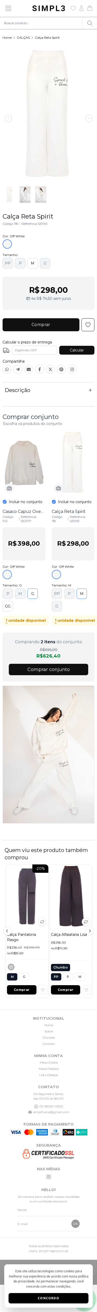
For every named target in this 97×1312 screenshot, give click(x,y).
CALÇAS (23, 37)
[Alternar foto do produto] (42, 922)
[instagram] (49, 1177)
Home (7, 37)
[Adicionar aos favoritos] (42, 990)
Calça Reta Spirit (47, 37)
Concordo (48, 1298)
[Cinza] (11, 967)
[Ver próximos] (89, 931)
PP (8, 263)
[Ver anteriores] (8, 931)
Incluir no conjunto (25, 501)
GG (8, 606)
